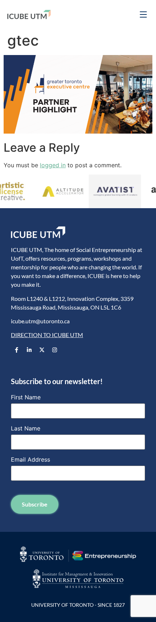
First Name (26, 397)
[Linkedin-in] (29, 350)
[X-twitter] (41, 350)
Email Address (30, 459)
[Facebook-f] (16, 350)
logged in (53, 165)
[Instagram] (54, 350)
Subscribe (35, 504)
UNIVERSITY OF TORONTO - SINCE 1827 (78, 605)
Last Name (25, 428)
